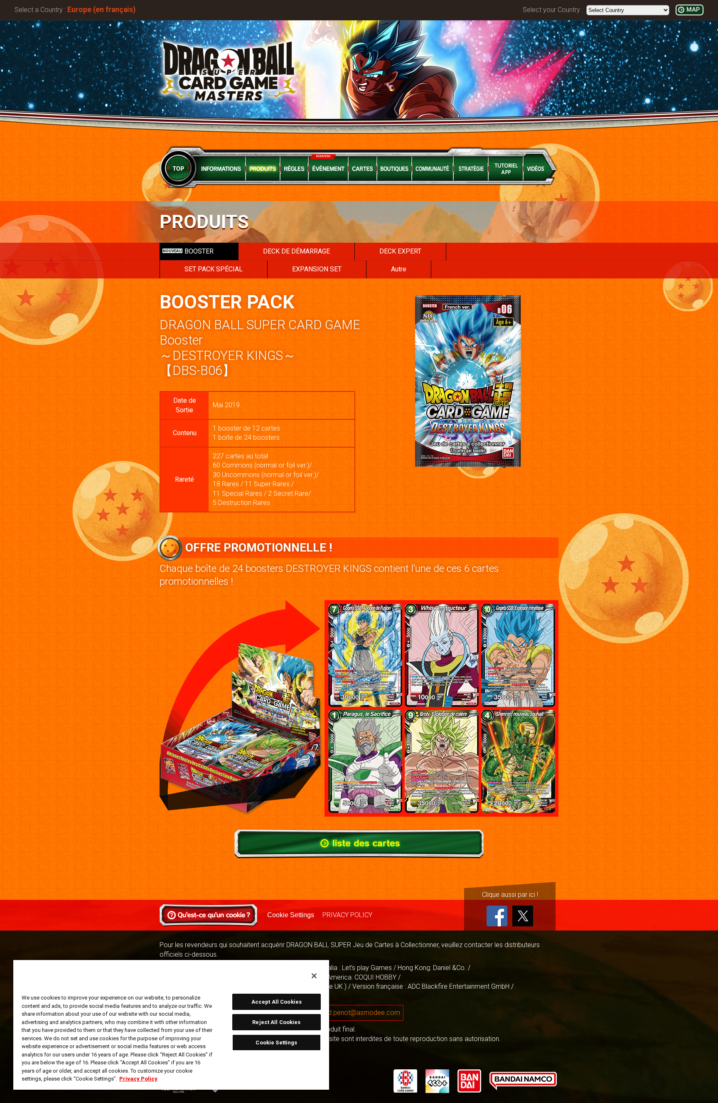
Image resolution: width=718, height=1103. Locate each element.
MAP (693, 9)
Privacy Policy (138, 1079)
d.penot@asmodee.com (364, 1013)
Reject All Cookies (276, 1022)
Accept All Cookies (276, 1002)
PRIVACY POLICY (347, 915)
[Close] (314, 976)
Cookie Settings (290, 914)
